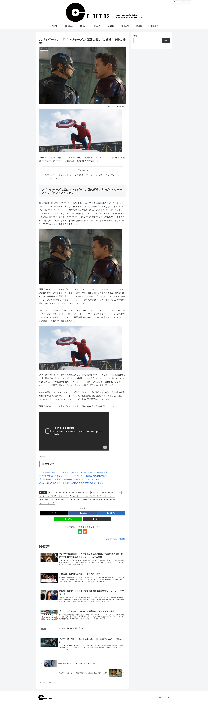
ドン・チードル (84, 499)
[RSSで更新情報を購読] (85, 531)
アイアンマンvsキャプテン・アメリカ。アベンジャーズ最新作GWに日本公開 (73, 476)
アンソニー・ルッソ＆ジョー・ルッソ (78, 492)
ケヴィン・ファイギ (47, 496)
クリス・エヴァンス (115, 492)
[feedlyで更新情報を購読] (80, 531)
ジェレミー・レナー (62, 496)
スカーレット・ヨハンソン (106, 496)
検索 (135, 36)
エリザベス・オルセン (99, 492)
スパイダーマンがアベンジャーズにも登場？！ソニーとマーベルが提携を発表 (73, 472)
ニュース (44, 492)
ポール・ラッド (110, 499)
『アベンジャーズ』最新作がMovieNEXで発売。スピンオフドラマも (69, 479)
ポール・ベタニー (97, 499)
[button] (97, 519)
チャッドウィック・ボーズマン (67, 499)
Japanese (180, 1)
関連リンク (53, 178)
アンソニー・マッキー (57, 492)
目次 (79, 170)
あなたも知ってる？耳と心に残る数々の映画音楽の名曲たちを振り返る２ (71, 483)
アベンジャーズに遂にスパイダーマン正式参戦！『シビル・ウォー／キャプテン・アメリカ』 (83, 175)
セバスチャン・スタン (47, 499)
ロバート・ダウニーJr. (47, 503)
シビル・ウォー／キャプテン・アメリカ (83, 496)
